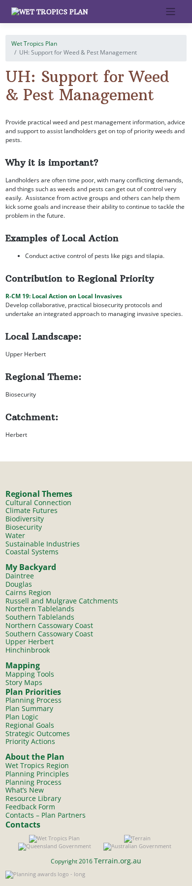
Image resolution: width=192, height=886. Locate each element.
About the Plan (34, 756)
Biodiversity (24, 518)
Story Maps (23, 682)
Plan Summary (29, 708)
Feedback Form (30, 806)
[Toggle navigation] (170, 11)
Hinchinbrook (27, 650)
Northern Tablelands (39, 608)
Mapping (22, 665)
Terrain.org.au (117, 860)
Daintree (19, 575)
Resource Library (33, 798)
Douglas (18, 584)
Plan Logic (21, 716)
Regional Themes (38, 493)
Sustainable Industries (42, 543)
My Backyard (30, 567)
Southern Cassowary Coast (49, 633)
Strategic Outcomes (37, 733)
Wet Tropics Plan (34, 43)
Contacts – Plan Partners (45, 815)
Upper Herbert (29, 641)
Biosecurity (23, 527)
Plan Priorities (33, 691)
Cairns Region (28, 592)
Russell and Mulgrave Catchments (61, 600)
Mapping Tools (29, 674)
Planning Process (33, 700)
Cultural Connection (38, 502)
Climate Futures (31, 510)
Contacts (22, 824)
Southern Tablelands (39, 617)
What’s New (24, 790)
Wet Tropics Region (37, 765)
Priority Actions (30, 741)
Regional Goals (29, 725)
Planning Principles (37, 773)
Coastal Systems (32, 551)
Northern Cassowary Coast (49, 625)
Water (15, 535)
